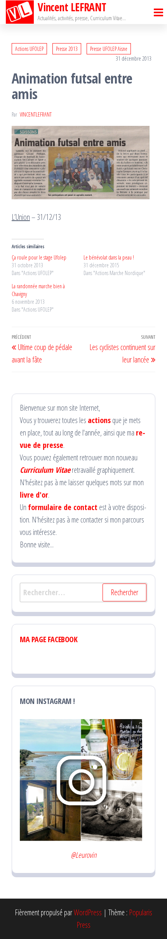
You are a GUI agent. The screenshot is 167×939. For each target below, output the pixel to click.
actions (99, 420)
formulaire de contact (62, 507)
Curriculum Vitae (45, 470)
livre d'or (34, 495)
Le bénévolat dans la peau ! (109, 257)
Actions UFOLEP (29, 48)
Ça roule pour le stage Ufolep (39, 257)
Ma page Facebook (49, 639)
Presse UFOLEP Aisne (108, 48)
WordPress (88, 912)
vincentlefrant (36, 114)
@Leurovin (83, 855)
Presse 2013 (67, 48)
